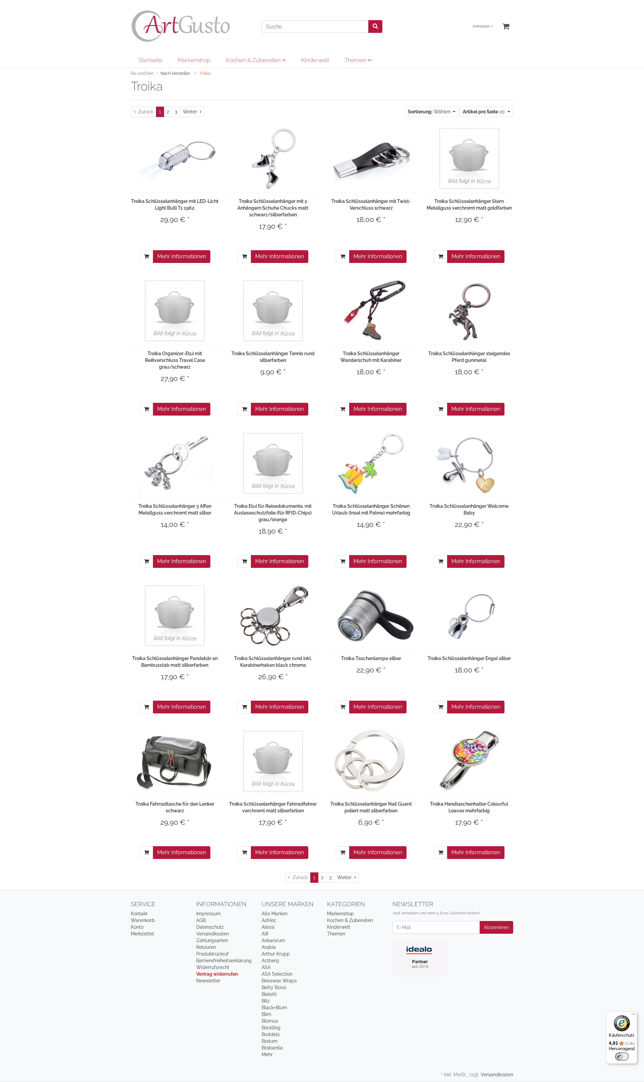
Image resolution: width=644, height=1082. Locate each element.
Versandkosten (212, 933)
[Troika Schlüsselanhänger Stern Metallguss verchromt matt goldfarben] (469, 158)
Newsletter (208, 980)
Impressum (208, 913)
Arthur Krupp (276, 954)
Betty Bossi (274, 987)
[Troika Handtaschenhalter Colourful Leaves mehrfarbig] (469, 761)
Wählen (430, 111)
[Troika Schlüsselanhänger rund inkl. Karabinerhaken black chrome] (273, 615)
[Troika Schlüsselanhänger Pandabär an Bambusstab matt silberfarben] (175, 615)
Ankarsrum (273, 940)
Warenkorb (143, 920)
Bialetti (269, 994)
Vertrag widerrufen (217, 974)
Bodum (269, 1041)
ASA (266, 967)
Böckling (271, 1027)
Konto (137, 927)
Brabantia (272, 1047)
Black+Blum (274, 1007)
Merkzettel (142, 933)
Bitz (266, 1001)
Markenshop (194, 60)
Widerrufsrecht (212, 967)
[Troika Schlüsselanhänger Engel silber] (469, 615)
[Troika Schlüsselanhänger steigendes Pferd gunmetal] (469, 310)
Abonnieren (496, 927)
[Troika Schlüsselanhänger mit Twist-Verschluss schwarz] (371, 158)
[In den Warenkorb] (146, 256)
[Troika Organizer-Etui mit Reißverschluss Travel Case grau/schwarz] (175, 310)
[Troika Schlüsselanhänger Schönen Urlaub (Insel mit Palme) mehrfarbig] (371, 463)
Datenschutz (210, 927)
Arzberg (270, 960)
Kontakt (139, 913)
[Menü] (633, 1016)
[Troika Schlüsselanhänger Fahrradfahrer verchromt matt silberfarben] (273, 761)
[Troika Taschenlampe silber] (371, 615)
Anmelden (482, 26)
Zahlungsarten (212, 940)
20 (484, 111)
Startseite (150, 60)
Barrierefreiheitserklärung (224, 960)
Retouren (206, 947)
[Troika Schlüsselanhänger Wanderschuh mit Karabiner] (371, 310)
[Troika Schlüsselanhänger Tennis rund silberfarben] (273, 310)
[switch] (622, 1056)
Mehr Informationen (181, 256)
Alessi (268, 927)
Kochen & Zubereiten (254, 60)
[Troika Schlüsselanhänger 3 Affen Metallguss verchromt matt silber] (175, 463)
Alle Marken (274, 913)
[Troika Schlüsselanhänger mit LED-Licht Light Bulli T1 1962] (175, 158)
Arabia (269, 947)
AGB (201, 920)
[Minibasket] (505, 26)
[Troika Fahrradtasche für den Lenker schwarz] (174, 761)
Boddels (271, 1034)
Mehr (267, 1054)
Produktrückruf (212, 954)
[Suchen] (375, 26)
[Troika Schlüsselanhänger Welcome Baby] (469, 463)
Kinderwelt (315, 60)
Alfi (265, 933)
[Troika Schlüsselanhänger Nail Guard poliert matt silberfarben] (371, 761)
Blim (266, 1014)
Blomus (270, 1021)
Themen (356, 60)
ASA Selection (277, 974)
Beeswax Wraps (279, 980)
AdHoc (269, 920)
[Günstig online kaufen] (191, 26)
